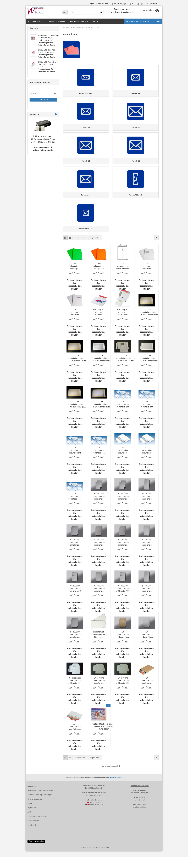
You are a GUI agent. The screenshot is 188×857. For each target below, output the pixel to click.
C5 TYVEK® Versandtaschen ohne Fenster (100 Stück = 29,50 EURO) (99, 496)
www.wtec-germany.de (139, 793)
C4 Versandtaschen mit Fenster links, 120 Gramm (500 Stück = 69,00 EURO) (146, 266)
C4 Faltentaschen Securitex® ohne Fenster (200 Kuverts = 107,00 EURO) (122, 450)
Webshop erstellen (86, 848)
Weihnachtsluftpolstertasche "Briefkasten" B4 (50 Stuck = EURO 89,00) (103, 726)
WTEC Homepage (119, 4)
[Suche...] (101, 12)
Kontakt (30, 803)
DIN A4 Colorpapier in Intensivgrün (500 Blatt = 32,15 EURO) (74, 266)
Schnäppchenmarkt (57, 21)
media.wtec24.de (139, 807)
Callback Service (33, 821)
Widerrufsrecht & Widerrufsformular (40, 790)
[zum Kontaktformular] (94, 795)
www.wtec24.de (116, 778)
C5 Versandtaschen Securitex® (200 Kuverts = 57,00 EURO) (122, 404)
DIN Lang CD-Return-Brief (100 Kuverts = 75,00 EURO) (122, 312)
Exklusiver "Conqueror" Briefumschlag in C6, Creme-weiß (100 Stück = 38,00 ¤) (43, 139)
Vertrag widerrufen (36, 841)
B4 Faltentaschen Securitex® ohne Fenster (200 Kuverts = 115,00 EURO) (146, 450)
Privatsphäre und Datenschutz (38, 816)
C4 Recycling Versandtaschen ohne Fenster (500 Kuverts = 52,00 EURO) (99, 680)
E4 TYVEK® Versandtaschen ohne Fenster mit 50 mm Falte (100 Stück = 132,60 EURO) (99, 542)
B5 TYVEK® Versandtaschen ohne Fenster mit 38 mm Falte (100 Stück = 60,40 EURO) (146, 496)
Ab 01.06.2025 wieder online (137, 21)
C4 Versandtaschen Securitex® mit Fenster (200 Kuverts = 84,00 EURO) (74, 450)
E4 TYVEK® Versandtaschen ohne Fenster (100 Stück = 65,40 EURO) (74, 542)
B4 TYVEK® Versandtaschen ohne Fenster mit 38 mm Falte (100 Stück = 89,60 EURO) (146, 588)
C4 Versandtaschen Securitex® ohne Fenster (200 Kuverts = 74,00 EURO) (99, 450)
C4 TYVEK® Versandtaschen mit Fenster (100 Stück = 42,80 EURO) (122, 588)
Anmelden (43, 99)
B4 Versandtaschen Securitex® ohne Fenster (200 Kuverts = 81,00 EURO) (74, 496)
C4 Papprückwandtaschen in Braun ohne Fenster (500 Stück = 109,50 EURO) (77, 358)
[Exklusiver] (43, 125)
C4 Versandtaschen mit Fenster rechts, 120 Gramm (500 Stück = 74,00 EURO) (74, 312)
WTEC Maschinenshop (100, 4)
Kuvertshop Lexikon (34, 799)
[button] (132, 4)
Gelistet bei (31, 825)
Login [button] (141, 4)
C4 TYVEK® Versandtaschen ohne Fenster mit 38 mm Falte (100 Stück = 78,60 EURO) (146, 542)
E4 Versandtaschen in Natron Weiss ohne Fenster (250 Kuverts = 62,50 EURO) (146, 634)
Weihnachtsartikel (36, 21)
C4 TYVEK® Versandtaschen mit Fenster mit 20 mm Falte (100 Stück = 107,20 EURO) (74, 588)
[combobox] (80, 238)
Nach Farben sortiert (79, 21)
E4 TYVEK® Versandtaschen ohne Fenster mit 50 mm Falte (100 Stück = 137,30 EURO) (122, 542)
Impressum (31, 808)
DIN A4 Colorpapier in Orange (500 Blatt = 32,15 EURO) (98, 266)
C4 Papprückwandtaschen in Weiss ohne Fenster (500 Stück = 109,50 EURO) (101, 358)
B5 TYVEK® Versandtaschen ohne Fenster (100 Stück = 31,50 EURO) (122, 496)
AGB (29, 812)
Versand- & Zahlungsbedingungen (39, 795)
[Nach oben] (181, 853)
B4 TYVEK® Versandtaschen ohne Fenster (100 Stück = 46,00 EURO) (74, 634)
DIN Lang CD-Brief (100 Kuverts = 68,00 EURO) (98, 312)
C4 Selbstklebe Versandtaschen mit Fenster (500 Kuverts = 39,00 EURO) (74, 680)
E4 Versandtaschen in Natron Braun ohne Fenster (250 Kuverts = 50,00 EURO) (122, 634)
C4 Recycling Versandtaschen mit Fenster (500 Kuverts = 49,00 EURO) (122, 680)
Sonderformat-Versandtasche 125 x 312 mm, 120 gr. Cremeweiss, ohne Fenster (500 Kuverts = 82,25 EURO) (99, 634)
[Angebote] (56, 114)
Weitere (95, 21)
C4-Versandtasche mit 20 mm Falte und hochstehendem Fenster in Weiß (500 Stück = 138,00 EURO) (122, 266)
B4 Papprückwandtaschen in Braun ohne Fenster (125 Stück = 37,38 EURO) (101, 404)
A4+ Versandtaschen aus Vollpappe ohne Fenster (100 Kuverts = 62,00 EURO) (74, 726)
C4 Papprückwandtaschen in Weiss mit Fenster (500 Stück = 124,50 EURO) (125, 358)
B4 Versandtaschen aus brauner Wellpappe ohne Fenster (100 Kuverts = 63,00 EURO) (146, 680)
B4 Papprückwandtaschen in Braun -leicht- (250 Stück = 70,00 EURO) (77, 404)
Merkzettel (153, 4)
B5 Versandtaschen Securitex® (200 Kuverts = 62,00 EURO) (146, 404)
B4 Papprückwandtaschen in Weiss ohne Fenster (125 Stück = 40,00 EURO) (149, 358)
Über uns (157, 21)
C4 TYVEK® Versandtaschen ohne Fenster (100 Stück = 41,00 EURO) (99, 588)
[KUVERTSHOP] (42, 11)
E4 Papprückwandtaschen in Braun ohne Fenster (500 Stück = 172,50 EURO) (149, 312)
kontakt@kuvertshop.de (94, 788)
